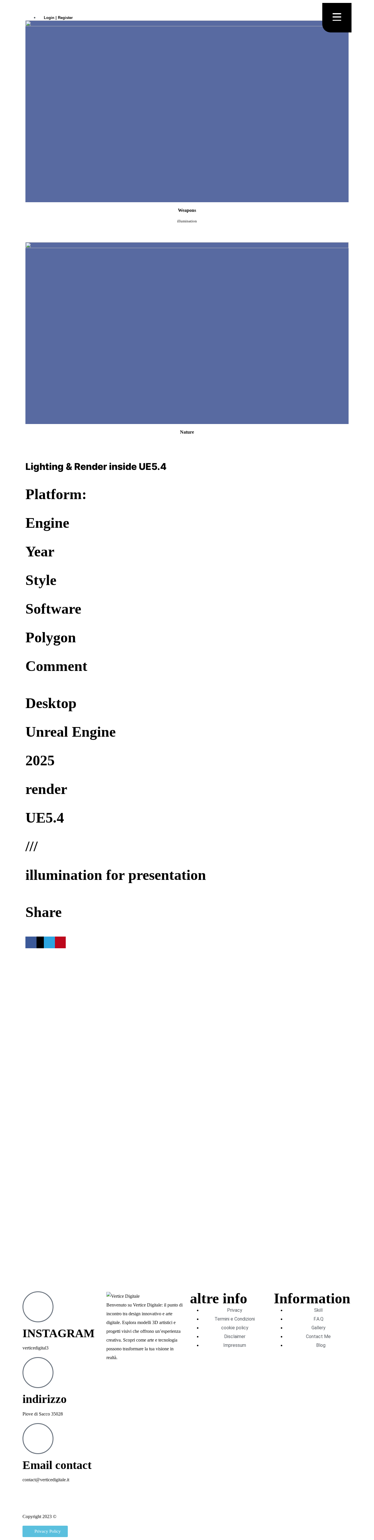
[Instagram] (29, 1502)
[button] (31, 942)
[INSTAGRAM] (37, 1306)
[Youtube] (45, 1502)
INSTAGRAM (58, 1333)
